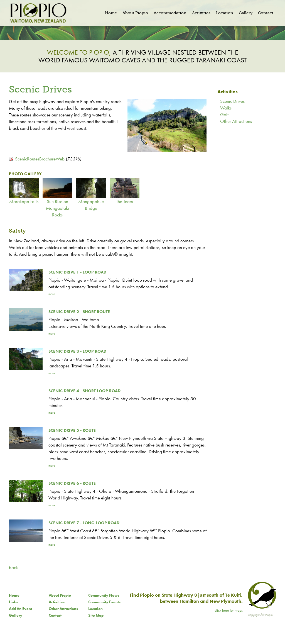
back (13, 567)
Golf (224, 114)
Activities (57, 601)
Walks (226, 108)
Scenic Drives (232, 101)
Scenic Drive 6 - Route (72, 483)
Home (14, 595)
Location (95, 608)
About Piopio (60, 595)
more (51, 294)
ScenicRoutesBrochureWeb (40, 159)
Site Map (96, 615)
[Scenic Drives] (167, 150)
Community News (103, 595)
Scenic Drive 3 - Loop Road (77, 351)
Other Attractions (236, 121)
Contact (55, 615)
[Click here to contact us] (261, 607)
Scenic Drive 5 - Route (72, 430)
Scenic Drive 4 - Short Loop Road (84, 391)
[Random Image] (142, 32)
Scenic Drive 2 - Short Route (79, 311)
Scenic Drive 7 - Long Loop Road (83, 523)
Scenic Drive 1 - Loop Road (77, 272)
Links (13, 601)
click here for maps (229, 610)
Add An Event (20, 608)
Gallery (15, 615)
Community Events (104, 601)
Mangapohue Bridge (91, 204)
